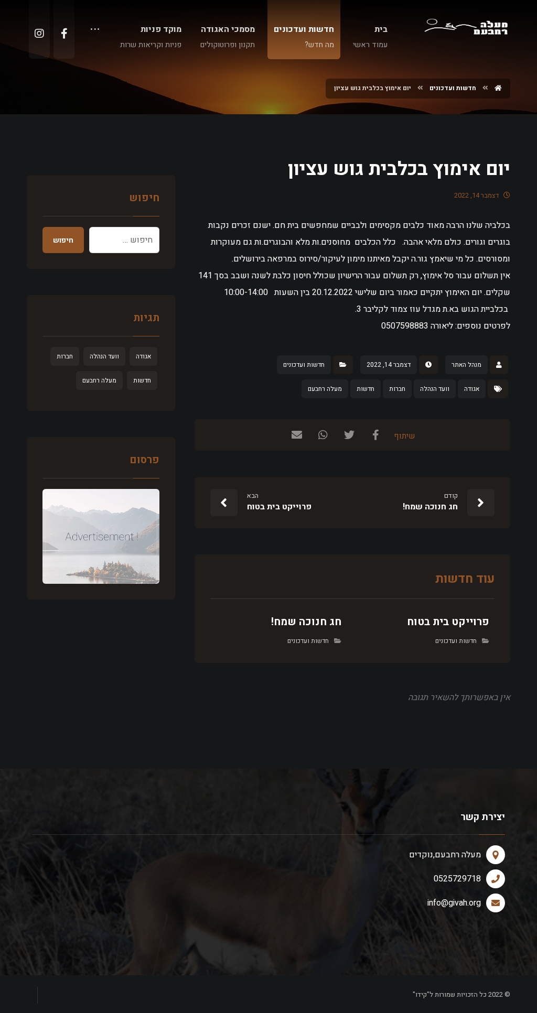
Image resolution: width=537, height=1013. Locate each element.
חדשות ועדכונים (304, 364)
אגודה (471, 389)
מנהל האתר (466, 364)
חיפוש (63, 240)
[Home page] (498, 88)
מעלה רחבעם (325, 389)
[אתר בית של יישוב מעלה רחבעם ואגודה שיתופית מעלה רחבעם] (465, 25)
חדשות (365, 389)
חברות (397, 389)
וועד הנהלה (434, 389)
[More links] (95, 32)
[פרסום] (100, 536)
